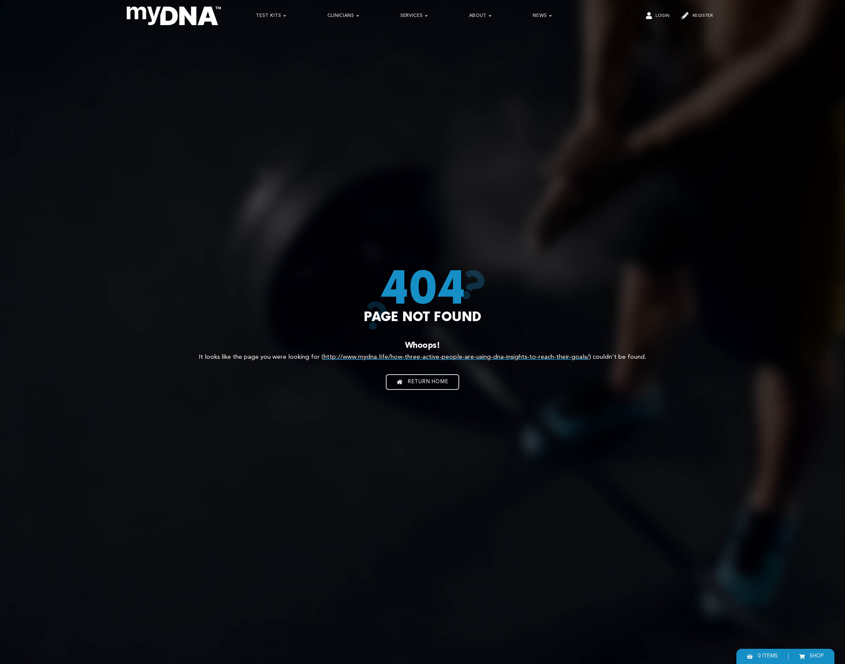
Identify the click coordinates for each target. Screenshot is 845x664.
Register (703, 16)
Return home (428, 382)
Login (663, 16)
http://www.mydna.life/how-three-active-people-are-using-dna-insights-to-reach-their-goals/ (456, 357)
